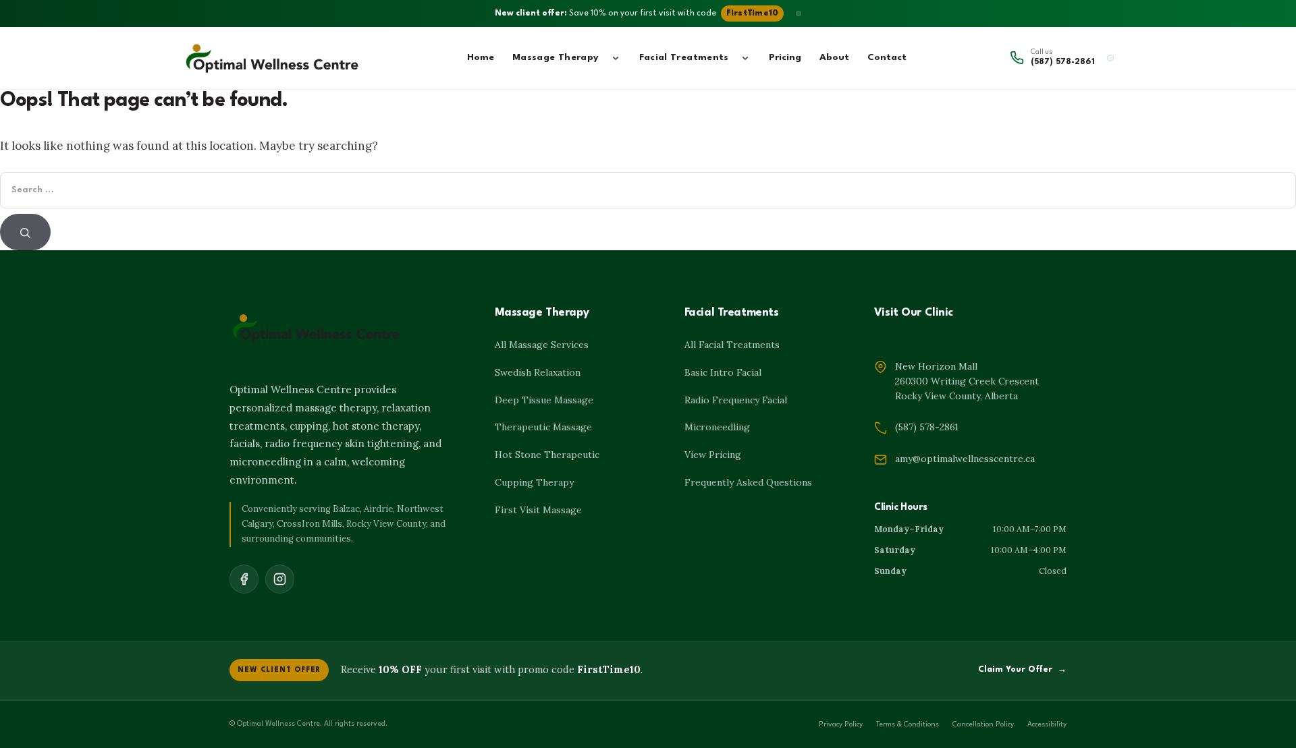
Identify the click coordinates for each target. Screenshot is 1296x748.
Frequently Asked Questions (748, 482)
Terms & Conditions (907, 724)
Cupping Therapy (534, 482)
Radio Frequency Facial (735, 400)
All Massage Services (542, 345)
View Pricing (712, 455)
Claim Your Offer (1022, 670)
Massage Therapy (555, 57)
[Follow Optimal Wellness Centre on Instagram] (279, 579)
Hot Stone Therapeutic (547, 455)
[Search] (25, 232)
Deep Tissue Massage (544, 400)
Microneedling (717, 427)
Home (480, 57)
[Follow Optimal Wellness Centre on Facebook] (244, 579)
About (834, 57)
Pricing (785, 57)
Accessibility (1046, 724)
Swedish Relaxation (537, 372)
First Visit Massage (538, 510)
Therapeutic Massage (543, 427)
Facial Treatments (684, 57)
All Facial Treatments (732, 345)
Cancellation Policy (983, 724)
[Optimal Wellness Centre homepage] (273, 58)
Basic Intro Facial (722, 372)
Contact (887, 57)
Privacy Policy (841, 724)
